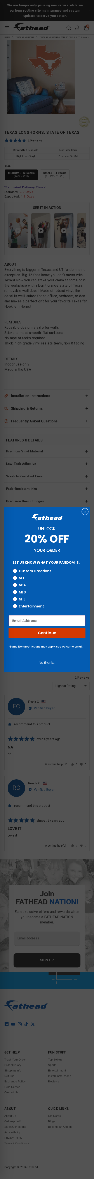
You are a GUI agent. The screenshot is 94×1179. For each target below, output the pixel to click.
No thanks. (47, 662)
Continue (47, 632)
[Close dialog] (85, 511)
